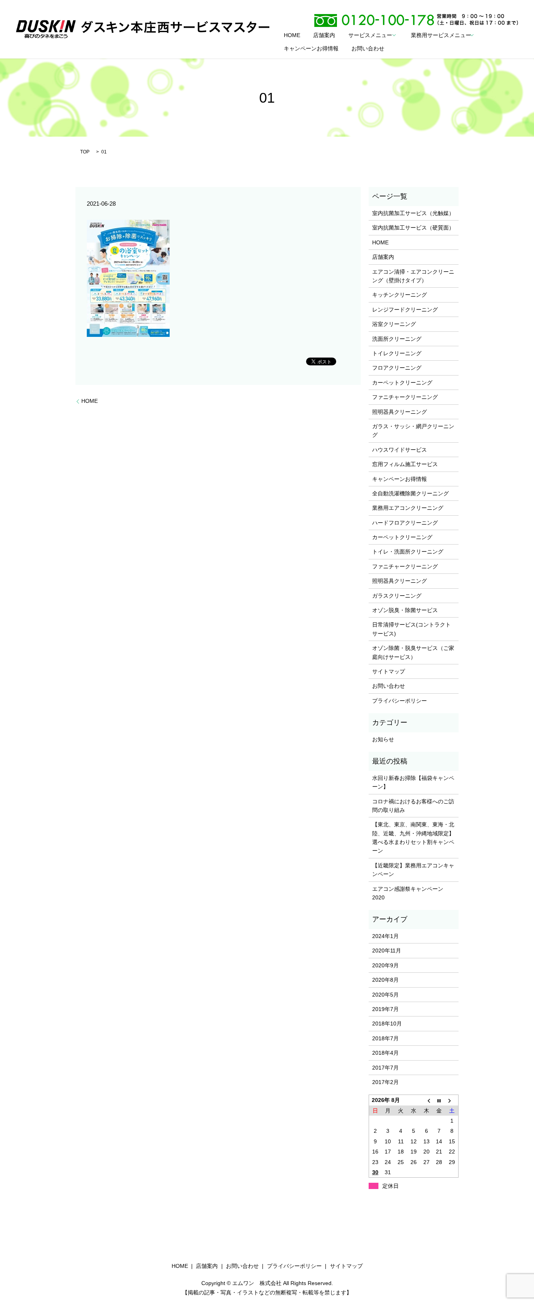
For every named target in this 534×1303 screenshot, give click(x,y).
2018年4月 (385, 1053)
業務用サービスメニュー (441, 35)
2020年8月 (385, 980)
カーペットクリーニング (402, 382)
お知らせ (383, 739)
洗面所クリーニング (396, 339)
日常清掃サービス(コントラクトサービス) (411, 628)
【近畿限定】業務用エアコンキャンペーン (413, 869)
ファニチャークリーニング (405, 397)
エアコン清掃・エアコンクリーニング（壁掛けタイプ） (413, 276)
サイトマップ (388, 671)
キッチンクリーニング (399, 295)
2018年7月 (385, 1038)
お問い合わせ (367, 48)
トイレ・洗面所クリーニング (407, 551)
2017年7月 (385, 1067)
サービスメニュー (370, 35)
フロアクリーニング (396, 368)
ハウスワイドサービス (399, 450)
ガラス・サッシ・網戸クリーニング (413, 430)
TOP (85, 152)
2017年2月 (385, 1082)
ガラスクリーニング (396, 596)
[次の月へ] (452, 1100)
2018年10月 (387, 1023)
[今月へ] (439, 1100)
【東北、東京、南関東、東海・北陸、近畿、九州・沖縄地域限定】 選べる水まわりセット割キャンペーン (413, 837)
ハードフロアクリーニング (405, 523)
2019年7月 (385, 1009)
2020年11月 (386, 950)
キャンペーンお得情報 (311, 48)
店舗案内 (324, 35)
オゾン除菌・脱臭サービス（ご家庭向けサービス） (413, 652)
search (403, 49)
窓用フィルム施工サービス (405, 464)
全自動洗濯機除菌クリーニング (410, 493)
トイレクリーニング (396, 353)
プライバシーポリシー (399, 701)
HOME (292, 35)
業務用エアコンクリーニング (407, 508)
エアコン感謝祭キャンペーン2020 (407, 893)
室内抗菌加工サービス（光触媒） (413, 213)
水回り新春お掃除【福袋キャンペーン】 (413, 782)
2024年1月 (385, 936)
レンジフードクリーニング (405, 309)
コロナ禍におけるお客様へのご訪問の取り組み (413, 805)
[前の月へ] (426, 1100)
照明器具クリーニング (399, 412)
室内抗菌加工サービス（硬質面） (413, 227)
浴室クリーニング (394, 324)
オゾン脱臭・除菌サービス (405, 610)
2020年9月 (385, 965)
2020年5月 (385, 994)
